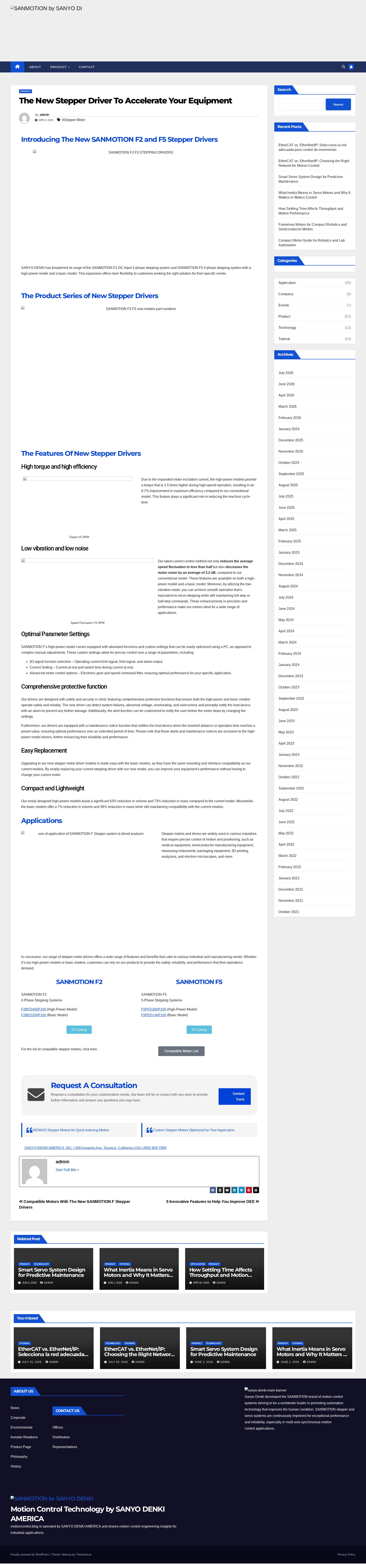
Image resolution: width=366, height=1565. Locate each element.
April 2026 (286, 395)
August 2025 (288, 485)
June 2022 (287, 822)
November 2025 (291, 451)
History (16, 1466)
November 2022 (291, 766)
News (15, 1408)
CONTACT (87, 67)
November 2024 (291, 575)
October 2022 (289, 777)
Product (59, 67)
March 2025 (288, 530)
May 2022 (286, 833)
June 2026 (287, 384)
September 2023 (291, 698)
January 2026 (289, 429)
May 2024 (286, 620)
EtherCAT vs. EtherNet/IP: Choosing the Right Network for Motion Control (139, 1354)
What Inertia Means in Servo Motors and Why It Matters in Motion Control (138, 1275)
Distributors (61, 1437)
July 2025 (286, 496)
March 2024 (288, 642)
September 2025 (291, 474)
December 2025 (291, 440)
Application (198, 1264)
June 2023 (287, 721)
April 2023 (286, 743)
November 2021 (291, 900)
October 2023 (289, 687)
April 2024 (286, 631)
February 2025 (290, 541)
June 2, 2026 (204, 1362)
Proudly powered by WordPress (30, 1554)
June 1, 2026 (290, 1362)
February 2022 (290, 867)
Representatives (65, 1447)
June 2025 (287, 507)
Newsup (66, 1554)
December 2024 (291, 564)
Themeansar (83, 1554)
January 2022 (289, 878)
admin (44, 115)
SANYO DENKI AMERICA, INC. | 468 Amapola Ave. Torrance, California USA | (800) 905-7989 (95, 1148)
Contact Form (238, 1096)
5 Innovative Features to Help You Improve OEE (211, 1201)
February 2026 (290, 418)
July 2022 (286, 811)
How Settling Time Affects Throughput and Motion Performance (220, 1275)
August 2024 (288, 586)
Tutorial (124, 1264)
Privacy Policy (346, 1554)
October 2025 (289, 462)
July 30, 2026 (118, 1362)
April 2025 (286, 519)
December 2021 (291, 889)
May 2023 (286, 732)
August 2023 (288, 710)
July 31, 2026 (32, 1362)
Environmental (21, 1427)
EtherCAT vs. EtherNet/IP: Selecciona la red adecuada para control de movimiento (52, 1354)
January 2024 (289, 665)
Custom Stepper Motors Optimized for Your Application (193, 1130)
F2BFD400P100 (33, 1009)
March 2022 (288, 856)
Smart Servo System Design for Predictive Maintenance (51, 1272)
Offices (58, 1427)
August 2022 (288, 799)
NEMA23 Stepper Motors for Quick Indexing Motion (71, 1130)
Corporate (18, 1417)
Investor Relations (24, 1437)
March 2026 (288, 406)
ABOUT (35, 67)
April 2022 (286, 844)
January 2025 (289, 552)
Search (284, 89)
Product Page (21, 1447)
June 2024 (287, 608)
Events (284, 305)
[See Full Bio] (78, 1170)
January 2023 (289, 754)
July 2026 (286, 373)
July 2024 (286, 597)
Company (286, 294)
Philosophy (19, 1456)
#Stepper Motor (73, 120)
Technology (41, 1264)
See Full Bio (66, 1170)
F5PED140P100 (153, 1015)
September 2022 (291, 788)
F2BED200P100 (33, 1015)
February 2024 (290, 653)
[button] (343, 67)
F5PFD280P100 (153, 1009)
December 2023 (291, 676)
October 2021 (289, 912)
